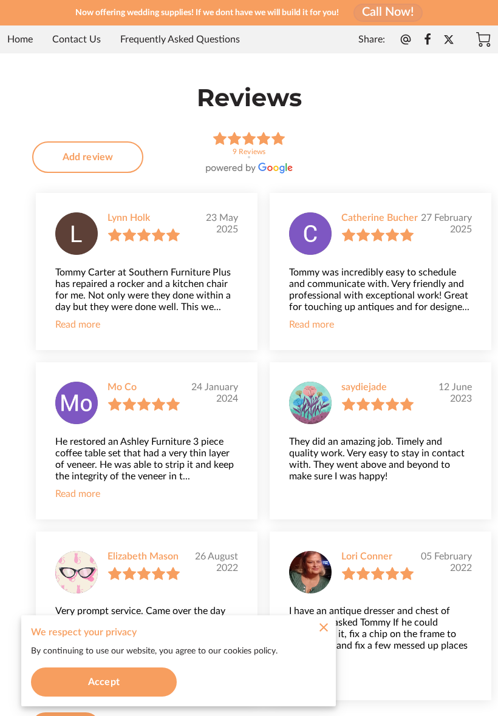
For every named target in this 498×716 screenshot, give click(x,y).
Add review (88, 157)
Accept (104, 682)
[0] (483, 39)
